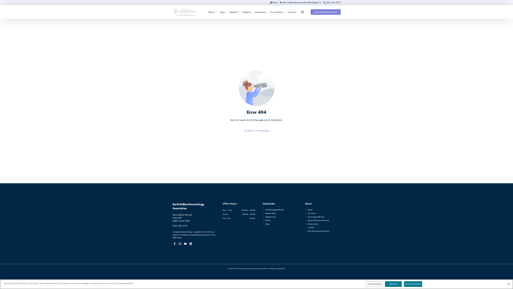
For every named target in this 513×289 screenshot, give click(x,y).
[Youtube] (185, 243)
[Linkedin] (190, 243)
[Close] (509, 284)
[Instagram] (180, 243)
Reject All (393, 284)
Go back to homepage (256, 131)
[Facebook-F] (174, 243)
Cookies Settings (374, 284)
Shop (275, 2)
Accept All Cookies (413, 284)
